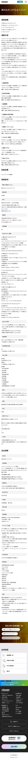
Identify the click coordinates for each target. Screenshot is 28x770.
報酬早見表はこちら (6, 211)
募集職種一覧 (10, 655)
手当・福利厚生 (10, 666)
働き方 (8, 671)
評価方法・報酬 (10, 660)
